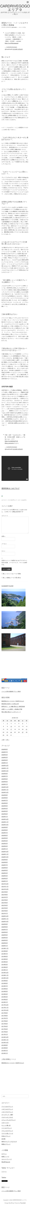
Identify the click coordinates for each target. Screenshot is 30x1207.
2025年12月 (5, 765)
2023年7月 (5, 833)
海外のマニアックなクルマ (9, 1141)
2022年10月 (5, 857)
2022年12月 (5, 851)
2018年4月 (5, 994)
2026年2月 (5, 760)
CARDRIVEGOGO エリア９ (15, 7)
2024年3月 (5, 811)
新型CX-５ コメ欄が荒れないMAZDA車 (13, 706)
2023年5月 (5, 838)
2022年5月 (5, 870)
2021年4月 (5, 905)
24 (11, 732)
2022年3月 (5, 876)
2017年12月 (5, 1005)
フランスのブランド (7, 1131)
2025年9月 (5, 773)
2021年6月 (5, 900)
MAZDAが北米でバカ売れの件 (10, 704)
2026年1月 (5, 763)
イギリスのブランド (7, 1109)
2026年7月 (5, 752)
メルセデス (23, 500)
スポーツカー (5, 1123)
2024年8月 (5, 798)
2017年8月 (5, 1015)
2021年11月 (5, 886)
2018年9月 (5, 980)
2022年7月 (5, 865)
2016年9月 (5, 1045)
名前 (3, 536)
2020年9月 (5, 924)
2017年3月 (5, 1029)
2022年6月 (5, 868)
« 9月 (3, 740)
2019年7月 (5, 954)
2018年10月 (5, 978)
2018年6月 (5, 989)
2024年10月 (5, 792)
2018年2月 (5, 999)
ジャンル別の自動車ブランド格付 (11, 691)
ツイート (4, 1171)
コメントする (22, 27)
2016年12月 (5, 1037)
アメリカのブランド (7, 1106)
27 (22, 732)
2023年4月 (5, 841)
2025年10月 (5, 771)
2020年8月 (5, 927)
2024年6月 (5, 803)
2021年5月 (5, 903)
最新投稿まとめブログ (11, 488)
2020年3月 (5, 940)
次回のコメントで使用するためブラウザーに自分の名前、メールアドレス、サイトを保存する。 (14, 562)
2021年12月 (5, 884)
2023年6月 (5, 835)
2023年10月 (5, 825)
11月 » (7, 740)
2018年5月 (5, 991)
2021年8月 (5, 894)
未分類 (3, 1139)
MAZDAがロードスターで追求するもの (13, 701)
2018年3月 (5, 997)
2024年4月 (5, 808)
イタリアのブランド (7, 1112)
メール (4, 544)
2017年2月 (5, 1032)
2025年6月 (5, 779)
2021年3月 (5, 908)
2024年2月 (5, 814)
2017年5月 (5, 1024)
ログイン (4, 1154)
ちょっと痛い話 (6, 1125)
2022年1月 (5, 881)
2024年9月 (5, 795)
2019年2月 (5, 967)
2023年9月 (5, 827)
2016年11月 (5, 1040)
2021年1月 (5, 913)
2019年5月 (5, 959)
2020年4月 (5, 937)
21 (26, 729)
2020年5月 (5, 935)
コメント (5, 515)
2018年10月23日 (18, 49)
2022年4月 (5, 873)
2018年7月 (5, 986)
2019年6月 (5, 956)
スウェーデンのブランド (9, 1120)
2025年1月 (5, 784)
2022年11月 (5, 854)
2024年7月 (5, 800)
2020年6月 (5, 932)
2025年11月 (5, 768)
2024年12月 (5, 787)
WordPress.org (6, 1162)
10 (11, 726)
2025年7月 (5, 776)
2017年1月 (5, 1034)
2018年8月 (5, 983)
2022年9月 (5, 859)
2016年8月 (5, 1048)
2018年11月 (5, 975)
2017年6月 (5, 1021)
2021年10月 (5, 889)
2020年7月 (5, 929)
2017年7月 (5, 1018)
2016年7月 (5, 1050)
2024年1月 (5, 816)
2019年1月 (5, 970)
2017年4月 (5, 1026)
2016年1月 (5, 1053)
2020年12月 (5, 916)
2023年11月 (5, 822)
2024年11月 (5, 790)
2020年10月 (5, 921)
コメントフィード (7, 1159)
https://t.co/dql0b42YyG (11, 441)
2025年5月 (5, 781)
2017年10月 (5, 1010)
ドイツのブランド (12, 500)
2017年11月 (5, 1007)
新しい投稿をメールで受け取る (12, 578)
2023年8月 (5, 830)
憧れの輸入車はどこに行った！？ (11, 712)
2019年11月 (5, 948)
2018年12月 (5, 972)
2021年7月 (5, 897)
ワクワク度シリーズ (7, 1133)
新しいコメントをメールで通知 (12, 574)
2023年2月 (5, 846)
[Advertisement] (15, 667)
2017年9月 (5, 1013)
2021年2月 (5, 911)
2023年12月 (5, 819)
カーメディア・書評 (7, 1114)
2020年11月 (5, 919)
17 (11, 729)
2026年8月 (5, 749)
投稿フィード (5, 1156)
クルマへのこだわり (7, 1117)
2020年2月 (5, 943)
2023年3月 (5, 843)
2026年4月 (5, 755)
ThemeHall (23, 1203)
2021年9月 (5, 892)
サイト (3, 551)
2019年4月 (5, 962)
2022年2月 (5, 878)
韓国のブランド (6, 1144)
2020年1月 (5, 946)
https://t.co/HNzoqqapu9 (11, 43)
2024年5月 (5, 806)
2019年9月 (5, 951)
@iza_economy (9, 443)
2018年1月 (5, 1002)
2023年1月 (5, 849)
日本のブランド (6, 1136)
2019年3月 (5, 964)
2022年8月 (5, 862)
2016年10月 (5, 1042)
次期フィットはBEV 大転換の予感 (12, 709)
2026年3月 (5, 757)
